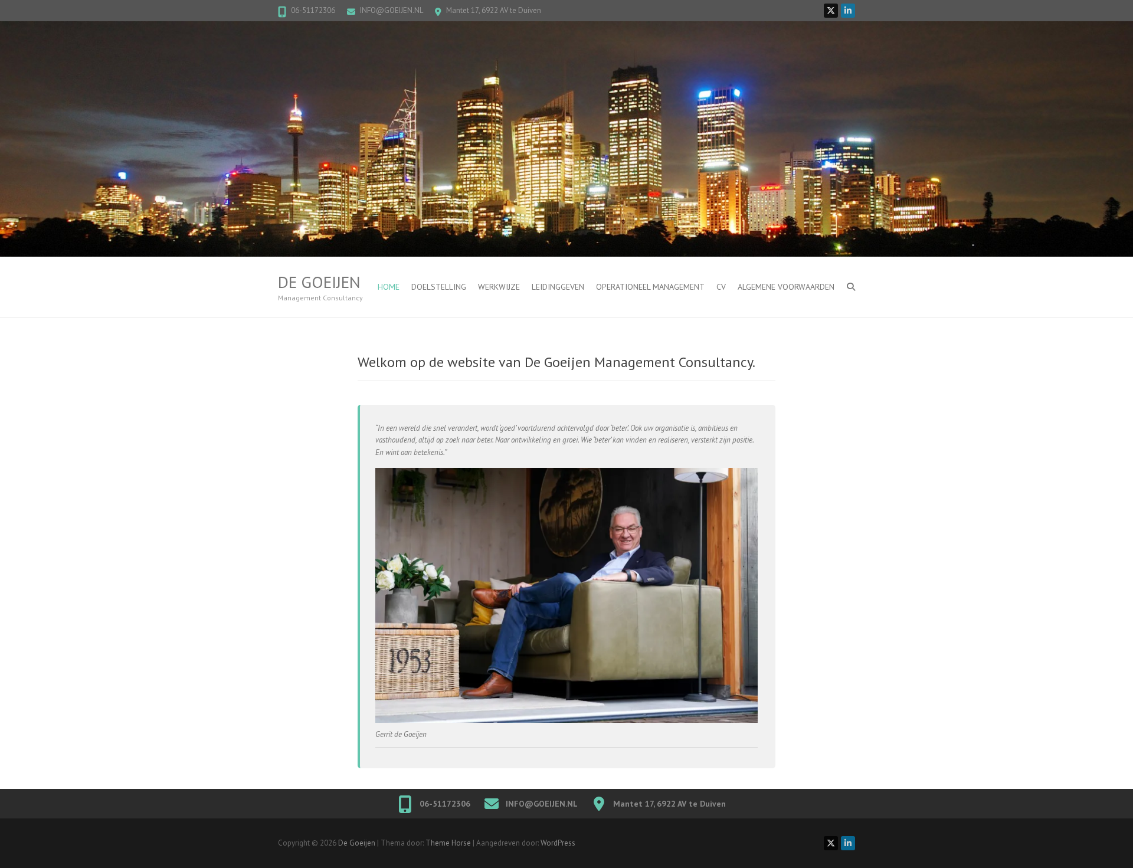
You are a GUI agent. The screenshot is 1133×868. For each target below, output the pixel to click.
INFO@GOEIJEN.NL (391, 10)
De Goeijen (319, 282)
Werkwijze (499, 286)
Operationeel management (650, 286)
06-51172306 (313, 10)
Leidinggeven (558, 286)
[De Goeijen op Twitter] (831, 11)
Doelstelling (438, 286)
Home (389, 286)
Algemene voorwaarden (786, 286)
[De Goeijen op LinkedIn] (848, 11)
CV (721, 286)
